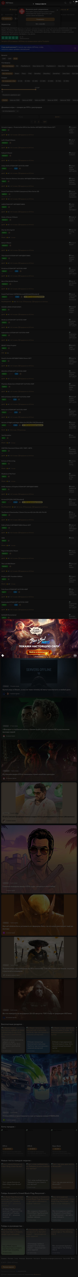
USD (9, 58)
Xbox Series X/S (38, 66)
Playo (24, 73)
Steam (17, 73)
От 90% (66, 81)
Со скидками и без (9, 81)
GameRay (37, 73)
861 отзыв (19, 301)
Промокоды (28, 301)
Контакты (37, 1258)
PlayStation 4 (50, 66)
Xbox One (61, 66)
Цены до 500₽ (52, 100)
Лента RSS (66, 1258)
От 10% (27, 81)
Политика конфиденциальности (51, 1258)
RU (73, 1258)
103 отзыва (13, 430)
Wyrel (3, 430)
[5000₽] (35, 89)
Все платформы (8, 66)
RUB (15, 58)
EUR (4, 58)
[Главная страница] (7, 3)
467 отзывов (14, 135)
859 (44, 122)
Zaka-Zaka (66, 73)
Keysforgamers (6, 301)
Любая (5, 100)
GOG (2, 353)
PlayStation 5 (25, 66)
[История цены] (8, 130)
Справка (4, 1258)
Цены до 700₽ (65, 100)
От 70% (58, 81)
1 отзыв (13, 237)
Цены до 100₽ (15, 100)
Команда (22, 1258)
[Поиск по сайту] (65, 3)
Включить (37, 1274)
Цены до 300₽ (40, 100)
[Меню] (75, 3)
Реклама (10, 1258)
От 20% (35, 81)
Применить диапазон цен (11, 95)
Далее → (58, 117)
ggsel (3, 135)
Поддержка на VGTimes (27, 135)
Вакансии (29, 1258)
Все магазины (7, 73)
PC (17, 66)
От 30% (42, 81)
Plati (29, 73)
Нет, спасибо (40, 24)
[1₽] (2, 89)
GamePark (56, 73)
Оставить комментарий (12, 975)
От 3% (20, 81)
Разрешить (40, 19)
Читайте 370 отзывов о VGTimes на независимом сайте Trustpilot (25, 41)
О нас (16, 1258)
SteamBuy (46, 73)
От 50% (50, 81)
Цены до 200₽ (27, 100)
